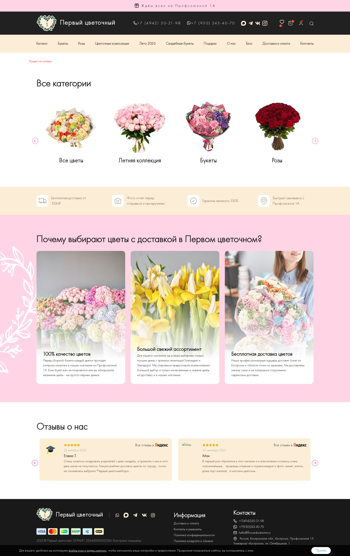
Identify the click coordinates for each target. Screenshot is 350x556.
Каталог (42, 43)
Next (315, 140)
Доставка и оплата (276, 43)
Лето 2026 (147, 43)
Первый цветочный (87, 22)
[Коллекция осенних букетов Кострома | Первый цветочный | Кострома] (140, 126)
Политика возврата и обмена (193, 541)
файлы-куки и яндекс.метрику (87, 550)
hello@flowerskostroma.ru (255, 532)
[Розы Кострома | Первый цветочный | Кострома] (277, 126)
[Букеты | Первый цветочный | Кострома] (208, 126)
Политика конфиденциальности (194, 535)
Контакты (307, 43)
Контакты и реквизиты (188, 529)
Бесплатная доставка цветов (261, 354)
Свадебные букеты (180, 43)
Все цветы (71, 160)
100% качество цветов (67, 354)
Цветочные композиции (112, 43)
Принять (321, 550)
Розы (81, 43)
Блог (249, 43)
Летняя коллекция (139, 160)
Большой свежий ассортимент (169, 349)
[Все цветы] (71, 126)
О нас (231, 43)
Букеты (63, 43)
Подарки (210, 43)
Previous (35, 140)
